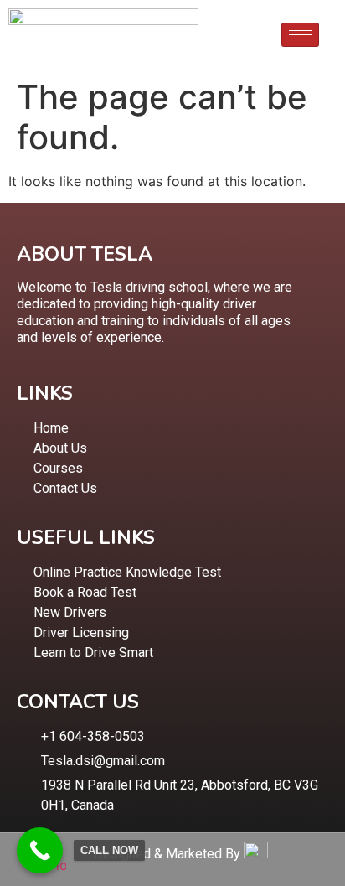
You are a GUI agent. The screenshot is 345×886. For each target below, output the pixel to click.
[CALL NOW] (40, 850)
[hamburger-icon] (300, 35)
